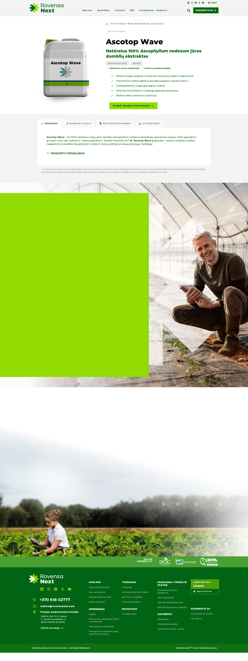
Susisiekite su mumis (202, 613)
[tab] (49, 123)
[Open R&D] (136, 10)
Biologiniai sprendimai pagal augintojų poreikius (103, 632)
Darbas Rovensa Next (100, 597)
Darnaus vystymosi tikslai (135, 592)
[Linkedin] (188, 2)
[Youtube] (203, 2)
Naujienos (165, 614)
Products (122, 24)
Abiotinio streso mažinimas (125, 68)
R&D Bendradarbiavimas (170, 602)
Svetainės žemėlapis (79, 648)
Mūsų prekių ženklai (99, 587)
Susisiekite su (200, 608)
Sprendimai (97, 609)
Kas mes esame (97, 592)
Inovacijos (129, 609)
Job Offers (196, 618)
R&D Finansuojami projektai (172, 607)
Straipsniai (163, 619)
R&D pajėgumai (166, 597)
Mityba (130, 24)
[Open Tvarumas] (127, 10)
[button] (188, 10)
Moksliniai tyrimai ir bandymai (168, 591)
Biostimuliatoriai (142, 24)
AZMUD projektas (131, 602)
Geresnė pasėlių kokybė (157, 68)
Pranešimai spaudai (168, 624)
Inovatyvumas (129, 614)
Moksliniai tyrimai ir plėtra (171, 629)
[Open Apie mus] (94, 10)
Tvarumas (129, 582)
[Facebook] (195, 2)
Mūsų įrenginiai (97, 602)
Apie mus (95, 582)
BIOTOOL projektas (132, 597)
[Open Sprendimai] (111, 10)
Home (113, 24)
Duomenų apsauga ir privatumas (49, 648)
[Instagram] (192, 2)
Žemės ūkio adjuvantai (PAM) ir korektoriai (104, 620)
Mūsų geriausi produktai (101, 626)
